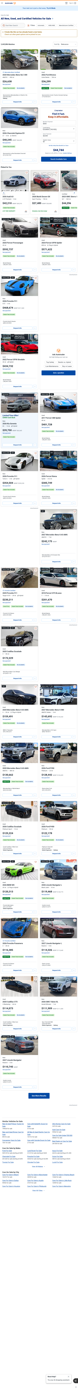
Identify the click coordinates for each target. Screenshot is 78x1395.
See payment (7, 84)
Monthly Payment (48, 121)
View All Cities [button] (37, 1191)
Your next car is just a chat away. (39, 8)
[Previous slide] (4, 193)
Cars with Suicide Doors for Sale (38, 1140)
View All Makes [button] (37, 1167)
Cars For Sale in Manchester (37, 1175)
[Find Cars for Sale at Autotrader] (10, 3)
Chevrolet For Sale (8, 1156)
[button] (66, 3)
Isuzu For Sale (57, 1151)
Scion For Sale (57, 1156)
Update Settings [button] (67, 153)
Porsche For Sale (33, 1156)
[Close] (68, 1376)
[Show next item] (34, 403)
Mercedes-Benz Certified (12, 72)
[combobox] (13, 25)
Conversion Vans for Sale (11, 1140)
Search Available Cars (58, 159)
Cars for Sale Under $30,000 (62, 1135)
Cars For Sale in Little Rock (62, 1181)
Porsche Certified (10, 590)
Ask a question (58, 373)
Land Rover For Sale (34, 1151)
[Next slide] (74, 193)
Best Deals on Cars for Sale (62, 1141)
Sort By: (57, 44)
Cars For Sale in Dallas (10, 1181)
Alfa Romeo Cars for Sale (61, 1124)
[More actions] (34, 101)
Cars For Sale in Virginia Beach (63, 1175)
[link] (20, 88)
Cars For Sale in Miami (10, 1175)
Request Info (17, 102)
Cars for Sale (5, 15)
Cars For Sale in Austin (35, 1181)
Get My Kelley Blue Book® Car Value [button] (58, 145)
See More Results (39, 1096)
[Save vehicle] (35, 51)
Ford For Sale (7, 1151)
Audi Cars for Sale (58, 1130)
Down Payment (47, 134)
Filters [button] (32, 25)
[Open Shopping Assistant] (75, 1380)
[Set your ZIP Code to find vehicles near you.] (53, 18)
